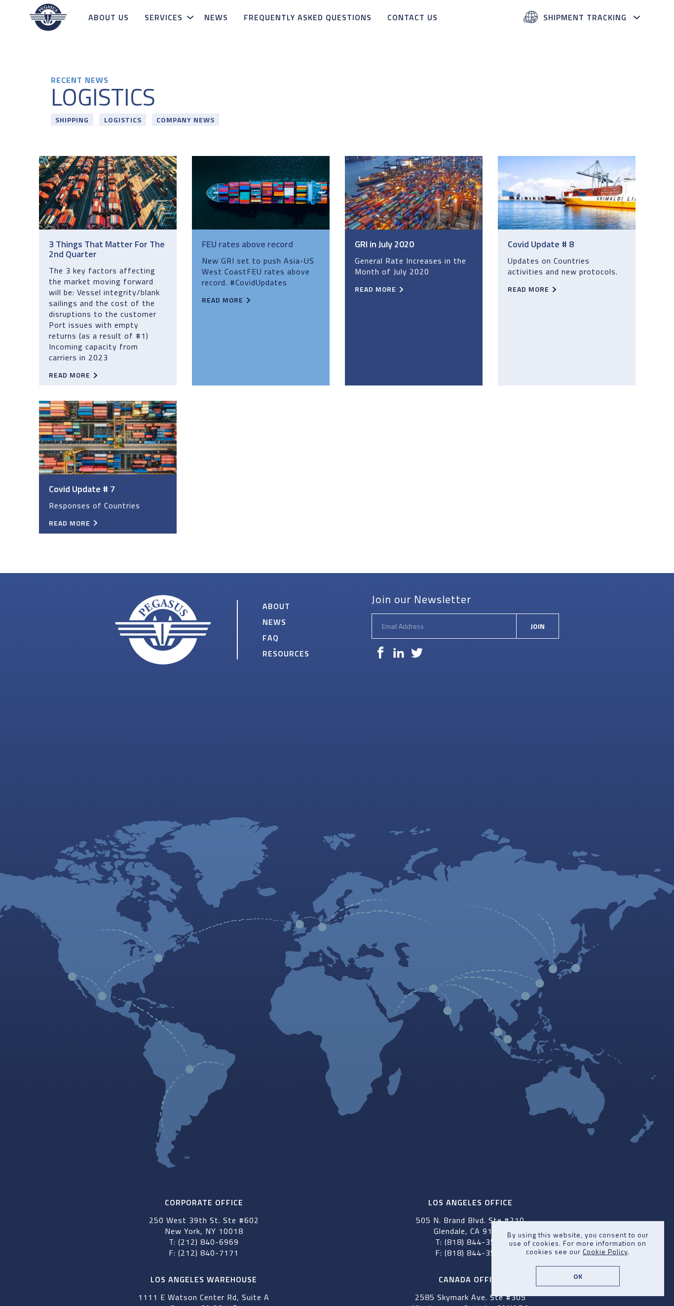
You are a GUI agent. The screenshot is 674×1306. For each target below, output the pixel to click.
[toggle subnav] (191, 17)
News (216, 17)
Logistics (123, 120)
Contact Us (412, 17)
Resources (285, 653)
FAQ (270, 638)
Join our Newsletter (421, 599)
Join (537, 626)
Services (164, 17)
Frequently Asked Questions (308, 17)
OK (577, 1276)
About (276, 606)
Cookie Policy (605, 1251)
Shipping (72, 120)
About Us (108, 17)
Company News (185, 120)
